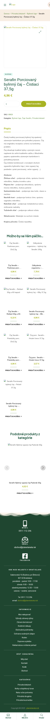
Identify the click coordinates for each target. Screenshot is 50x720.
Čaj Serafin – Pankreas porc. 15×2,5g (13, 266)
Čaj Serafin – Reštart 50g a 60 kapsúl (13, 312)
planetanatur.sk (32, 708)
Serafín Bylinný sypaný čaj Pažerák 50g (25, 483)
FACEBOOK (25, 560)
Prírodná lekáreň (18, 14)
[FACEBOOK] (25, 556)
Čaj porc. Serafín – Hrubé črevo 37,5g (36, 358)
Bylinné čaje (32, 14)
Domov (7, 14)
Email (25, 544)
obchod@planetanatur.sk (28, 601)
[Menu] (6, 4)
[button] (40, 32)
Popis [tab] (7, 128)
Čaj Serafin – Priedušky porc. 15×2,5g (13, 358)
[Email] (25, 540)
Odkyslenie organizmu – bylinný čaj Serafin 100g (36, 266)
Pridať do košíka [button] (12, 278)
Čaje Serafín (26, 118)
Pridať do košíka (33, 104)
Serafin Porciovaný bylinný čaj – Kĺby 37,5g (36, 312)
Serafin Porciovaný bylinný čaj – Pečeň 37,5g (13, 404)
